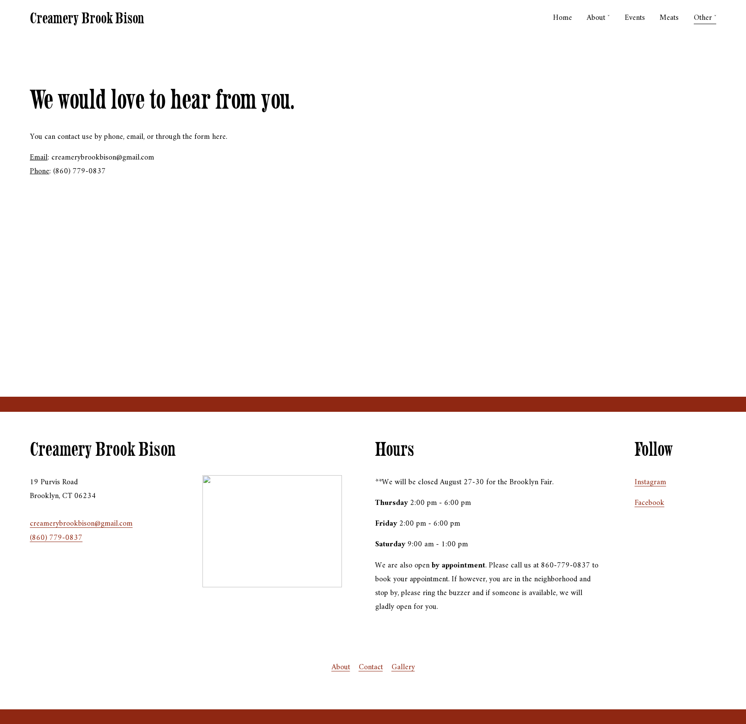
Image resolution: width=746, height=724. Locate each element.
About (341, 667)
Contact (371, 667)
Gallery (403, 667)
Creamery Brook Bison (87, 18)
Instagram (650, 482)
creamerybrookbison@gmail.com (81, 523)
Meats (669, 18)
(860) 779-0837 (56, 538)
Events (635, 18)
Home (562, 18)
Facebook (649, 503)
